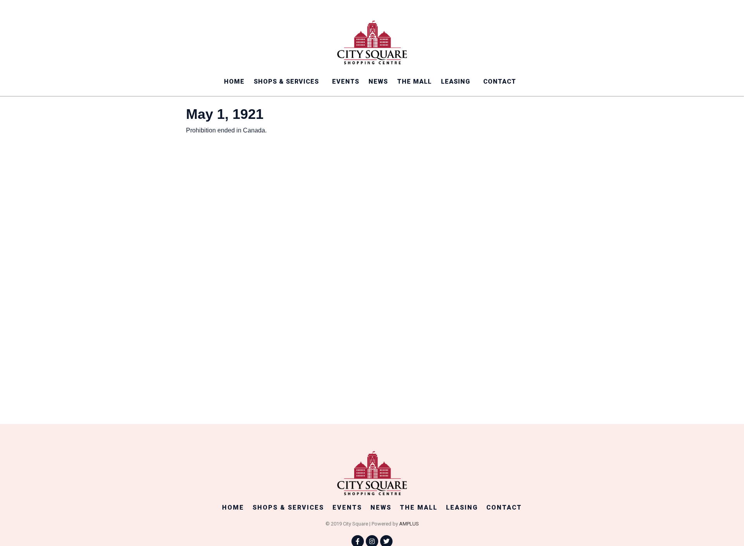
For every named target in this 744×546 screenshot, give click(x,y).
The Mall (414, 81)
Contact (499, 81)
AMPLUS (409, 524)
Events (345, 81)
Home (234, 81)
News (378, 81)
